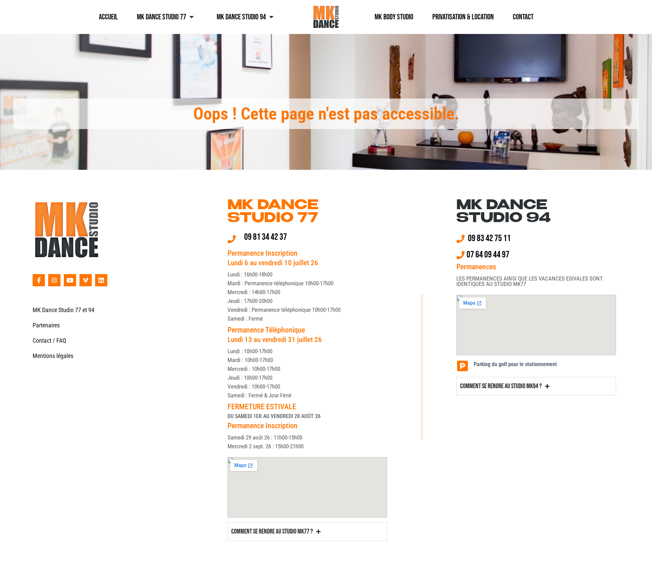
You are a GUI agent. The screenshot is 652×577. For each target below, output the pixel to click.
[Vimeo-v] (85, 280)
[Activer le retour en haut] (638, 563)
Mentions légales (53, 355)
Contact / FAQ (49, 340)
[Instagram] (54, 280)
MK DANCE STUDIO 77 (273, 212)
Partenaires (46, 325)
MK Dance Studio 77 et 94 (63, 309)
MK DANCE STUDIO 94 (503, 212)
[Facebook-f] (39, 280)
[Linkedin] (101, 280)
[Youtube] (70, 280)
